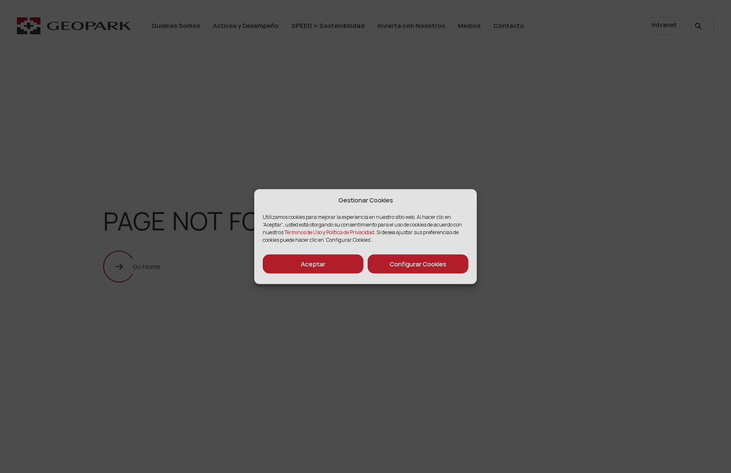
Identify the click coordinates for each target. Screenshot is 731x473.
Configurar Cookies (418, 263)
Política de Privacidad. (351, 232)
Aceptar (313, 263)
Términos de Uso (303, 232)
